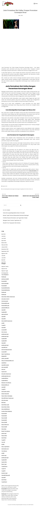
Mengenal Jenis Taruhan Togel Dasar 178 (12, 220)
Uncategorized (5, 273)
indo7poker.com (5, 448)
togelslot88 (4, 312)
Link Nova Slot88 (5, 279)
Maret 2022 (4, 242)
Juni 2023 (4, 238)
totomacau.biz (5, 301)
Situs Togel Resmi (5, 446)
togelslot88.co (5, 380)
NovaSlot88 (4, 281)
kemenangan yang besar (19, 189)
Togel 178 (4, 468)
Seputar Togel (5, 270)
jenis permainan (33, 170)
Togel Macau (4, 466)
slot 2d (25, 189)
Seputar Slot (5, 186)
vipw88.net (4, 362)
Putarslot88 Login (5, 303)
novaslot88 (4, 329)
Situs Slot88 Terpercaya (7, 321)
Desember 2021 (5, 249)
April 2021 (4, 262)
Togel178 (3, 325)
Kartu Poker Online (6, 407)
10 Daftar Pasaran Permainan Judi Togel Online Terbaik (15, 218)
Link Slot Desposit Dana (7, 349)
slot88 (3, 323)
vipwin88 (3, 310)
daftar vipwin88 (5, 358)
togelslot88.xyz (5, 378)
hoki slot (3, 369)
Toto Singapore (5, 274)
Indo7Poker (4, 437)
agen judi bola (5, 314)
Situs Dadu (4, 429)
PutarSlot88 (4, 413)
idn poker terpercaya (6, 373)
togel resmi (4, 371)
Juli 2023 (3, 236)
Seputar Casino (5, 266)
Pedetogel (4, 276)
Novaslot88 (4, 488)
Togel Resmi (4, 482)
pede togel (4, 433)
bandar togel (4, 473)
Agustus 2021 (4, 253)
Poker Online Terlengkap (7, 396)
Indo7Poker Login (5, 404)
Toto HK (3, 442)
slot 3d (28, 189)
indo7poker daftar (6, 391)
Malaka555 (4, 356)
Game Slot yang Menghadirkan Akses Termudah (14, 213)
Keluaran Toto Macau (6, 382)
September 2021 (5, 251)
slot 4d (31, 189)
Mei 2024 (4, 234)
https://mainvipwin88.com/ (8, 360)
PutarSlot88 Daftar (6, 290)
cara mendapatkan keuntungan (9, 189)
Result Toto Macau (6, 431)
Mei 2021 (3, 260)
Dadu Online (4, 435)
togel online (4, 462)
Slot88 (3, 444)
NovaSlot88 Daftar (6, 287)
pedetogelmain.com (6, 376)
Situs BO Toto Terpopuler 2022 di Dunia (11, 223)
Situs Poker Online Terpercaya (8, 296)
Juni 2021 (3, 257)
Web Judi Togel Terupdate (18, 504)
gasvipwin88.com (5, 307)
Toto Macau (4, 451)
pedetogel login (5, 334)
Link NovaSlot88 (5, 283)
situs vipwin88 (5, 367)
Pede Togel (4, 464)
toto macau (4, 332)
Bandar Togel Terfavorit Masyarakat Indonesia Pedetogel (16, 215)
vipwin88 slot (4, 347)
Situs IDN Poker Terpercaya (7, 398)
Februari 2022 (5, 244)
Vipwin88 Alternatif (6, 475)
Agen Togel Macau (6, 354)
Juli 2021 (3, 255)
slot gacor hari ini (5, 299)
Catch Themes (31, 504)
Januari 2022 (4, 247)
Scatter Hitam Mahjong (7, 411)
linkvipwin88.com (5, 385)
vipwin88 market (5, 365)
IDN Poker (4, 402)
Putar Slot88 (4, 418)
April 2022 (4, 240)
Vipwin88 (4, 318)
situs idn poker (5, 400)
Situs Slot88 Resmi (6, 409)
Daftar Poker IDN (5, 393)
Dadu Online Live (5, 424)
